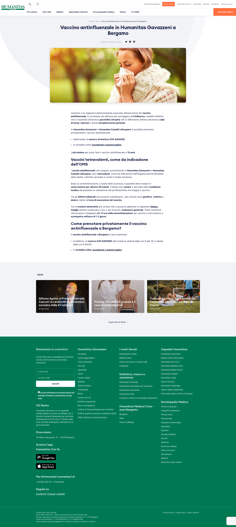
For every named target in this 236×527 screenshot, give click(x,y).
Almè (121, 418)
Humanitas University (128, 382)
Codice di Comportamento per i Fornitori (95, 409)
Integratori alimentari (170, 410)
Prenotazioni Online (128, 354)
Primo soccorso (168, 450)
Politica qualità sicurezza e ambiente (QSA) (97, 413)
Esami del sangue (169, 446)
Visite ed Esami (84, 385)
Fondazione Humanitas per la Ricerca (135, 386)
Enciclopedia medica (103, 12)
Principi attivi (166, 414)
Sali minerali (166, 454)
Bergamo (123, 414)
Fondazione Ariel (126, 394)
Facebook (41, 494)
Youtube (51, 494)
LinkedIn (60, 494)
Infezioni (165, 430)
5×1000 (135, 12)
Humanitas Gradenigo (170, 385)
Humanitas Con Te (184, 4)
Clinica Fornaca (168, 381)
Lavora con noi (226, 4)
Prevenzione (166, 418)
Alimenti (164, 458)
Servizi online (168, 4)
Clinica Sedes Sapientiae (172, 389)
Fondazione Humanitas (129, 390)
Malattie (81, 381)
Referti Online (125, 358)
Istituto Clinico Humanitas (172, 358)
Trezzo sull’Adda (126, 422)
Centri (80, 374)
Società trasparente (86, 401)
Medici (60, 12)
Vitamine (165, 442)
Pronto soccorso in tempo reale (133, 362)
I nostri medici (84, 378)
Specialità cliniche (78, 12)
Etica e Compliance (86, 405)
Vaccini (164, 438)
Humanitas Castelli (169, 374)
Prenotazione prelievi (152, 4)
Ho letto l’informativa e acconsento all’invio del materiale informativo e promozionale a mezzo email (56, 395)
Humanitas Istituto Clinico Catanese (177, 393)
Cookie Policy (180, 513)
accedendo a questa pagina (106, 144)
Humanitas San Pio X (170, 362)
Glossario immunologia (171, 422)
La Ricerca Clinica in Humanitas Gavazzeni (138, 398)
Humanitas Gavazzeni (170, 354)
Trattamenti (83, 389)
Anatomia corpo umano (171, 462)
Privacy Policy (168, 513)
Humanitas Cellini (168, 378)
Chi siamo (32, 12)
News (123, 12)
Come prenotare (85, 362)
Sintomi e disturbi (168, 406)
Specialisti (165, 426)
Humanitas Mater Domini (172, 370)
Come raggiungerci (86, 358)
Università (197, 4)
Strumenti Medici (168, 434)
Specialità (82, 370)
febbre (154, 206)
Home (91, 21)
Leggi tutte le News (117, 322)
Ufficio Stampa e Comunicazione (92, 417)
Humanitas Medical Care (172, 366)
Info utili (47, 12)
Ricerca (206, 4)
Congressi (215, 4)
